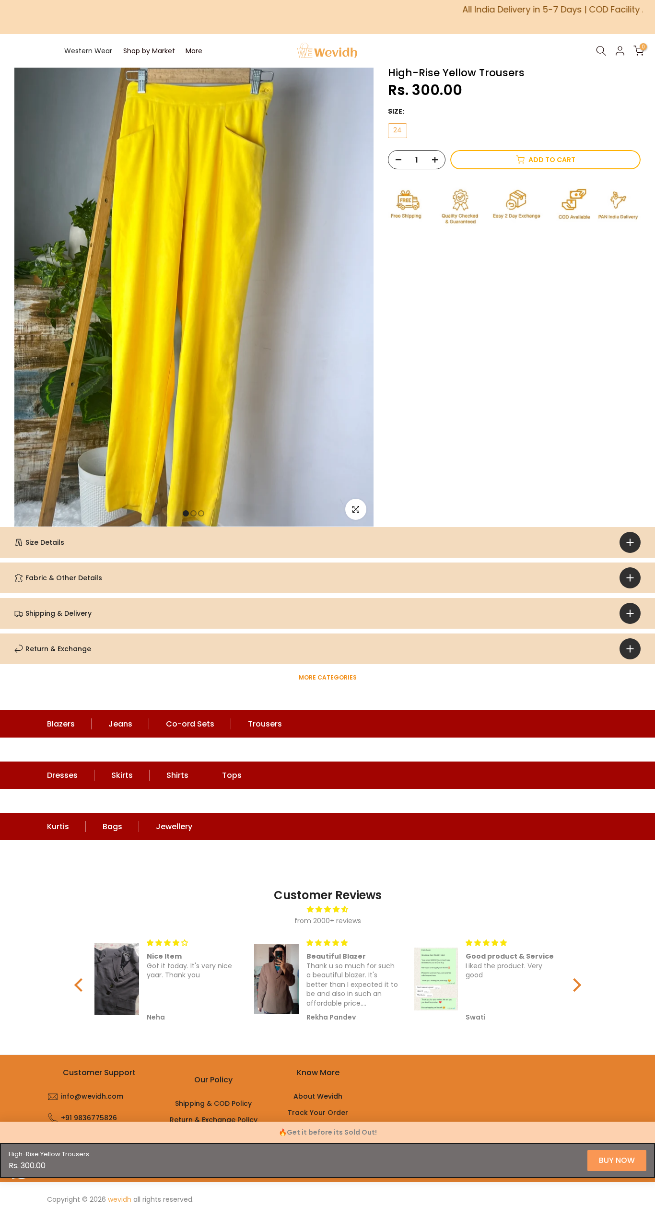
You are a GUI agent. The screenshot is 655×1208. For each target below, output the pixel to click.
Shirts (177, 775)
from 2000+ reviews (327, 921)
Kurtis (58, 826)
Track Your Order (318, 1112)
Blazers (61, 723)
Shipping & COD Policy (213, 1103)
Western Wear (88, 51)
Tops (232, 775)
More (194, 51)
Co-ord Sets (190, 723)
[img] (327, 909)
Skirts (122, 775)
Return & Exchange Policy (213, 1120)
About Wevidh (317, 1096)
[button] (80, 985)
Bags (112, 826)
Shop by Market (149, 51)
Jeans (120, 723)
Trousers (265, 723)
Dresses (62, 775)
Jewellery (174, 826)
